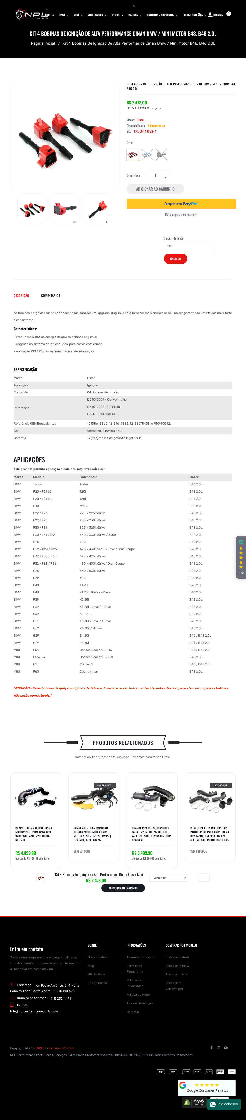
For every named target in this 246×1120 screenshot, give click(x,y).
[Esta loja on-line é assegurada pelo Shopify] (194, 1102)
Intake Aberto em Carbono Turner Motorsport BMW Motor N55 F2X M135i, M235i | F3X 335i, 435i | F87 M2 (92, 834)
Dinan (140, 119)
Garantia (133, 1012)
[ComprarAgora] (181, 204)
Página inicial (43, 43)
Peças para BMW (177, 966)
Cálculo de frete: (174, 238)
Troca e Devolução (140, 1003)
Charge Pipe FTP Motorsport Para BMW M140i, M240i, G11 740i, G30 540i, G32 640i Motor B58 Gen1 (151, 834)
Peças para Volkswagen (174, 986)
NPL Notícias (97, 974)
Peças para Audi (177, 957)
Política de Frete (138, 994)
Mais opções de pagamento (181, 214)
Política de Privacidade (135, 983)
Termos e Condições (141, 957)
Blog (91, 966)
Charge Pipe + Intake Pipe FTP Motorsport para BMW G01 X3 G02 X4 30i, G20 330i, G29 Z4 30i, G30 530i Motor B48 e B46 (209, 834)
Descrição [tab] (21, 295)
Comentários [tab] (50, 295)
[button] (15, 798)
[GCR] (182, 1085)
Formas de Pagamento (135, 968)
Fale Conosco (97, 983)
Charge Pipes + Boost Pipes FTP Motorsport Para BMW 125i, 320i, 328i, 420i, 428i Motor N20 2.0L (35, 834)
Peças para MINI (177, 974)
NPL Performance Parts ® (55, 1048)
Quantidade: (134, 175)
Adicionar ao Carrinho (155, 189)
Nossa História (98, 957)
